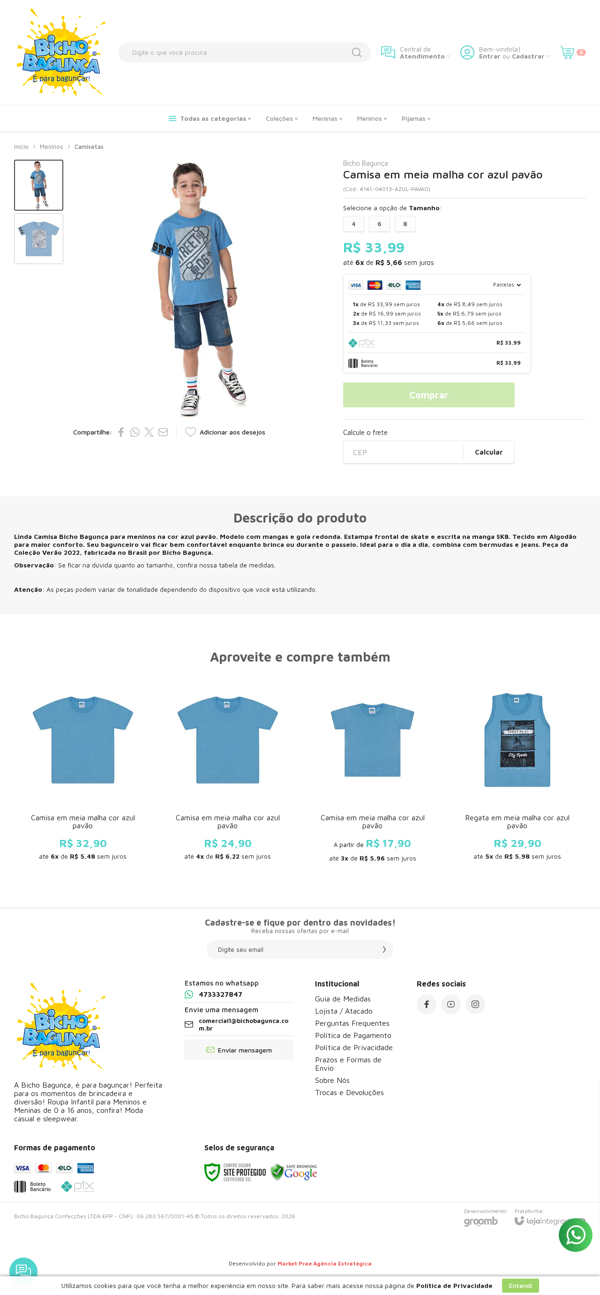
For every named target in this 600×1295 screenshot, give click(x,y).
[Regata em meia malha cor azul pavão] (517, 771)
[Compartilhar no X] (149, 432)
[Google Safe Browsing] (293, 1171)
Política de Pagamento (353, 1035)
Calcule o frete (365, 432)
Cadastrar (528, 55)
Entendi (520, 1285)
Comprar (429, 395)
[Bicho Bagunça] (61, 52)
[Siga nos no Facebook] (426, 1004)
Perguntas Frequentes (352, 1023)
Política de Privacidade (354, 1047)
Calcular (489, 452)
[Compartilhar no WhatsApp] (135, 432)
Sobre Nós (332, 1080)
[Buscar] (357, 52)
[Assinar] (384, 949)
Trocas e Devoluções (349, 1092)
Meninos (51, 146)
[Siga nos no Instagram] (475, 1004)
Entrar (490, 55)
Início (21, 146)
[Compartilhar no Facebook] (121, 432)
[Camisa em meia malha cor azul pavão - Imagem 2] (39, 239)
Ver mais (82, 816)
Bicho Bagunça (365, 163)
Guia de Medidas (343, 998)
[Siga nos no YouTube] (451, 1004)
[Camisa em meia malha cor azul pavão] (83, 771)
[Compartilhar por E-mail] (163, 432)
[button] (38, 185)
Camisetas (89, 146)
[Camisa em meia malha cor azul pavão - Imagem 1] (38, 185)
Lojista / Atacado (344, 1011)
